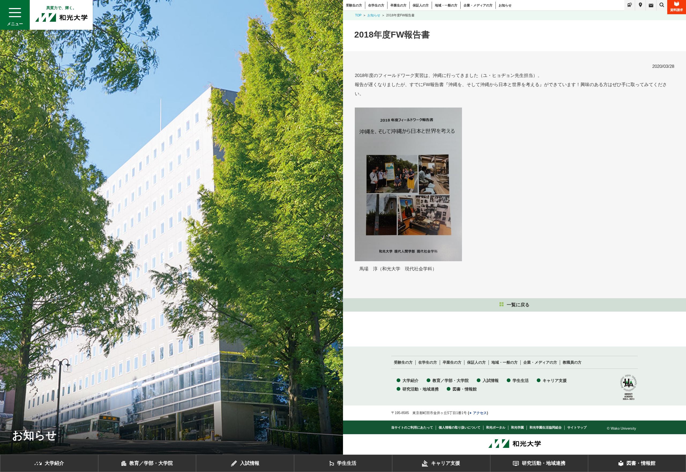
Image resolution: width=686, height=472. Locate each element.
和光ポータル (495, 427)
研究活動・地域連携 (420, 389)
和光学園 (517, 427)
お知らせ (505, 5)
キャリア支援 (555, 380)
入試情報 (491, 380)
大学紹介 (410, 380)
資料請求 (676, 10)
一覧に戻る (518, 304)
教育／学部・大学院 (451, 380)
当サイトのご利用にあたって (412, 427)
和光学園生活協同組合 (546, 427)
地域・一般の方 (446, 5)
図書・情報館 (465, 389)
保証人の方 (421, 5)
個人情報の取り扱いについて (459, 427)
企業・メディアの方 (478, 5)
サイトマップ (577, 427)
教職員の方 (572, 362)
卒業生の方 (398, 5)
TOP (358, 15)
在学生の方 (376, 5)
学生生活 (521, 380)
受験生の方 (354, 5)
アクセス (480, 413)
